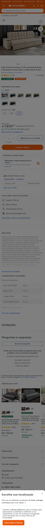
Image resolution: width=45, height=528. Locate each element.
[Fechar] (42, 494)
